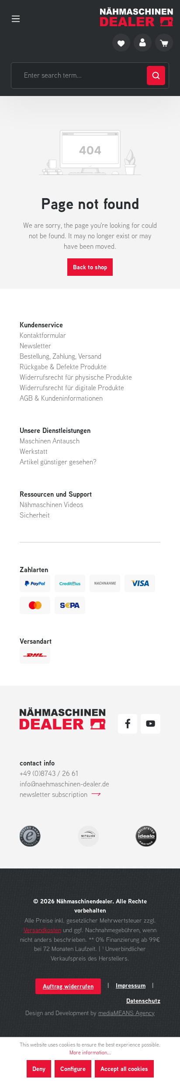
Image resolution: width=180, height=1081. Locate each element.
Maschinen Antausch (50, 440)
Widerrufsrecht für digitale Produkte (72, 387)
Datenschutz (143, 1000)
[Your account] (143, 42)
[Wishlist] (121, 42)
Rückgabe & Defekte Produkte (63, 366)
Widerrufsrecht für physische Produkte (76, 377)
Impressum (130, 985)
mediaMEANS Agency (126, 1013)
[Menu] (18, 17)
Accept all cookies (124, 1068)
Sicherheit (35, 515)
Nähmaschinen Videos (51, 504)
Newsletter (35, 345)
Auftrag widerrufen (68, 986)
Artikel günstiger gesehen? (58, 461)
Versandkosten (42, 930)
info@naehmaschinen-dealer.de (64, 783)
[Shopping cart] (164, 42)
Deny (38, 1068)
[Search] (156, 75)
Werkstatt (34, 451)
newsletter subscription (53, 794)
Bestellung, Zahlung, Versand (60, 356)
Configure (73, 1068)
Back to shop (90, 267)
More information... (90, 1052)
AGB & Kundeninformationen (61, 398)
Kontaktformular (43, 335)
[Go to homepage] (136, 17)
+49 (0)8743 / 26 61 (49, 773)
